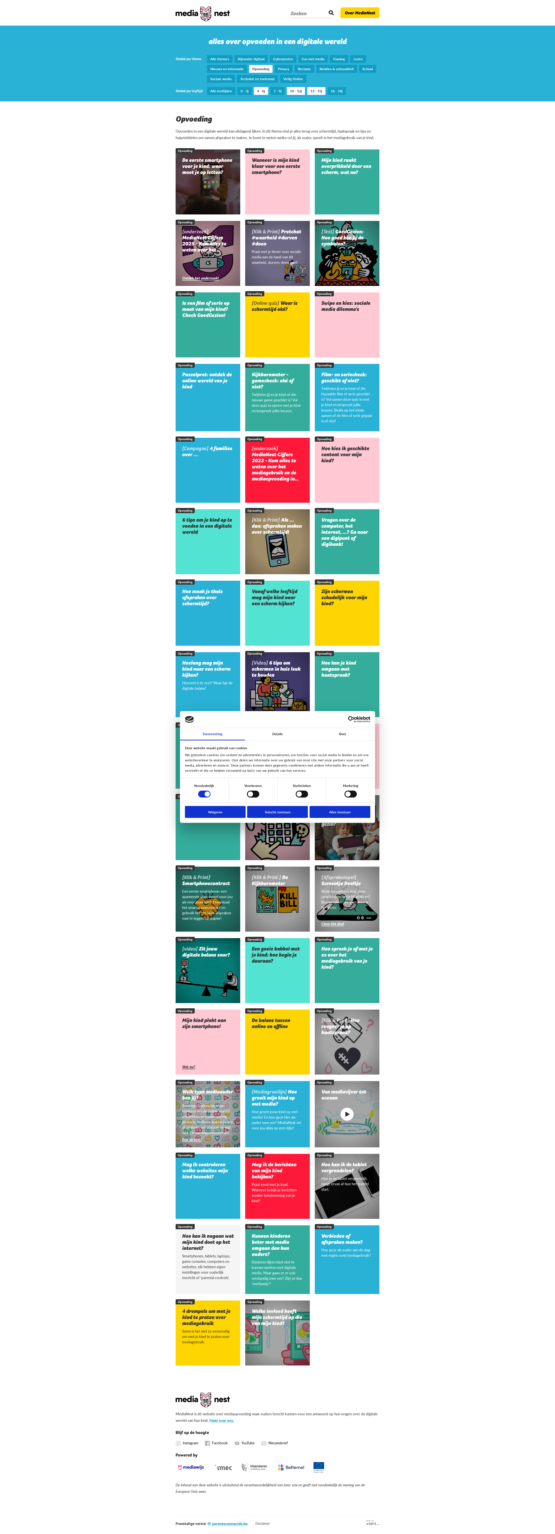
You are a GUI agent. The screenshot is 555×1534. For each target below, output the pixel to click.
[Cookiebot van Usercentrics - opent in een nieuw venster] (351, 719)
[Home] (203, 12)
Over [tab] (342, 733)
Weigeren (215, 812)
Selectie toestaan (277, 812)
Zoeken (299, 13)
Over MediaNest (360, 12)
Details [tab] (277, 733)
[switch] (253, 794)
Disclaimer (262, 1523)
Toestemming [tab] (212, 733)
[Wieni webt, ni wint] (372, 1522)
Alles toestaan (339, 812)
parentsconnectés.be (230, 1523)
